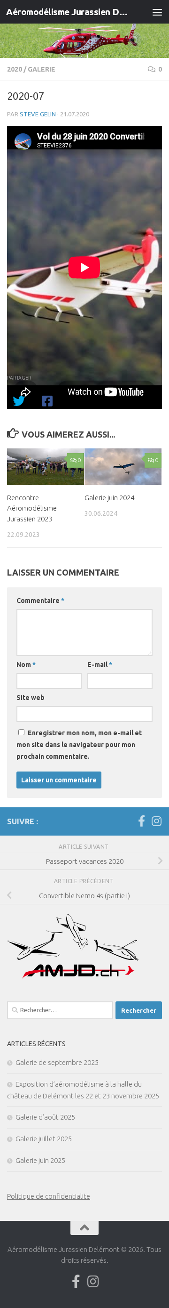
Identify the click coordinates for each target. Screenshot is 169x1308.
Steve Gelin (38, 114)
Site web (30, 697)
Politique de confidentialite (48, 1196)
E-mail (99, 664)
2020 (14, 69)
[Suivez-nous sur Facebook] (141, 821)
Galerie (41, 69)
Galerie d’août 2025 (45, 1117)
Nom (26, 664)
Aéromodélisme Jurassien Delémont (67, 12)
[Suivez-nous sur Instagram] (156, 821)
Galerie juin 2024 (109, 498)
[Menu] (157, 12)
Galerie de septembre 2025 (57, 1062)
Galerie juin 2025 (40, 1160)
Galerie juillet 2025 (43, 1139)
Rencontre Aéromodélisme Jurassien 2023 (32, 508)
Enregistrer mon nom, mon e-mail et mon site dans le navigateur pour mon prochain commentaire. (79, 744)
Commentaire (40, 600)
